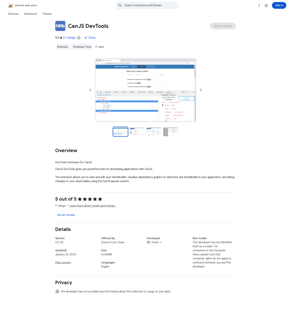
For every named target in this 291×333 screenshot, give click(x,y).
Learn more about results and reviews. (92, 206)
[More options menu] (259, 5)
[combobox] (151, 5)
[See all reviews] (66, 215)
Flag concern (63, 262)
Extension (62, 46)
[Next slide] (201, 90)
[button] (266, 5)
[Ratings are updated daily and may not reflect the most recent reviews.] (78, 37)
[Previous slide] (90, 90)
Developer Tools (82, 46)
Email (155, 242)
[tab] (14, 14)
